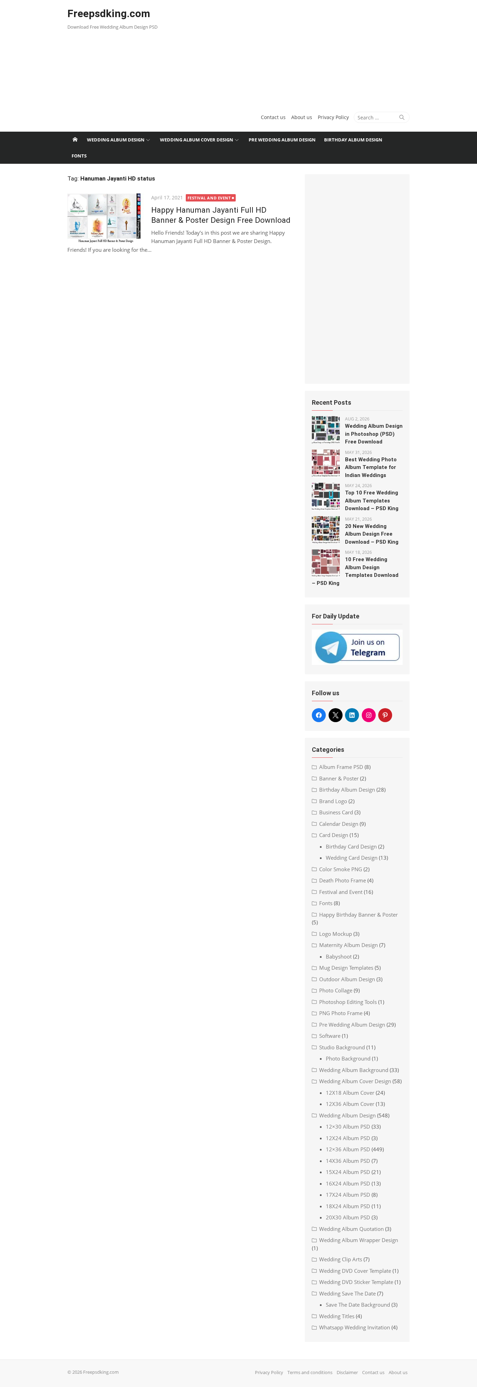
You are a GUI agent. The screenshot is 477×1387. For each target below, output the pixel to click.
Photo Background (348, 1058)
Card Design (333, 834)
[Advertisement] (297, 52)
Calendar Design (338, 823)
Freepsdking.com (108, 13)
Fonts (79, 156)
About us (301, 117)
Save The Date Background (358, 1304)
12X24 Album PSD (348, 1138)
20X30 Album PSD (348, 1217)
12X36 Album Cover (350, 1103)
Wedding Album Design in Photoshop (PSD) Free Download (374, 434)
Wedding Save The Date (347, 1293)
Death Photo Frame (342, 880)
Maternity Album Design (348, 944)
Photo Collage (335, 990)
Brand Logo (333, 801)
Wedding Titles (336, 1316)
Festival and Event (209, 197)
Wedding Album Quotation (351, 1228)
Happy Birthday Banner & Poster (358, 914)
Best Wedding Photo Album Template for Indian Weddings (371, 467)
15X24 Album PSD (348, 1171)
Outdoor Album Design (347, 979)
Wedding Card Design (351, 857)
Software (329, 1035)
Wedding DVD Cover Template (355, 1270)
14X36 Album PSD (348, 1160)
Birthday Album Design (353, 140)
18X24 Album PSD (348, 1206)
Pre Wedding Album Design (282, 140)
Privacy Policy (333, 117)
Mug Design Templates (346, 967)
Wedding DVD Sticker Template (356, 1281)
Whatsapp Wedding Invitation (354, 1327)
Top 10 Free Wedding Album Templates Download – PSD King (371, 501)
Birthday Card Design (351, 846)
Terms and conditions (309, 1372)
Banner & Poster (339, 778)
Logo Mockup (335, 933)
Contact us (273, 117)
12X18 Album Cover (350, 1092)
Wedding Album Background (353, 1069)
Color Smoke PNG (340, 869)
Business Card (336, 812)
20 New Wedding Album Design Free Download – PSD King (371, 534)
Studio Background (342, 1047)
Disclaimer (347, 1372)
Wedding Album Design (116, 140)
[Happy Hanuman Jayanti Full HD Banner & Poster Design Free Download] (105, 218)
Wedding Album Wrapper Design (358, 1239)
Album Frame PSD (341, 766)
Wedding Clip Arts (340, 1259)
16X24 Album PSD (348, 1183)
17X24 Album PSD (348, 1194)
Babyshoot (339, 956)
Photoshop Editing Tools (348, 1001)
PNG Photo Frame (340, 1013)
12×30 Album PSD (348, 1126)
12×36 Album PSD (348, 1149)
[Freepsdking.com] (75, 140)
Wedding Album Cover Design (196, 140)
